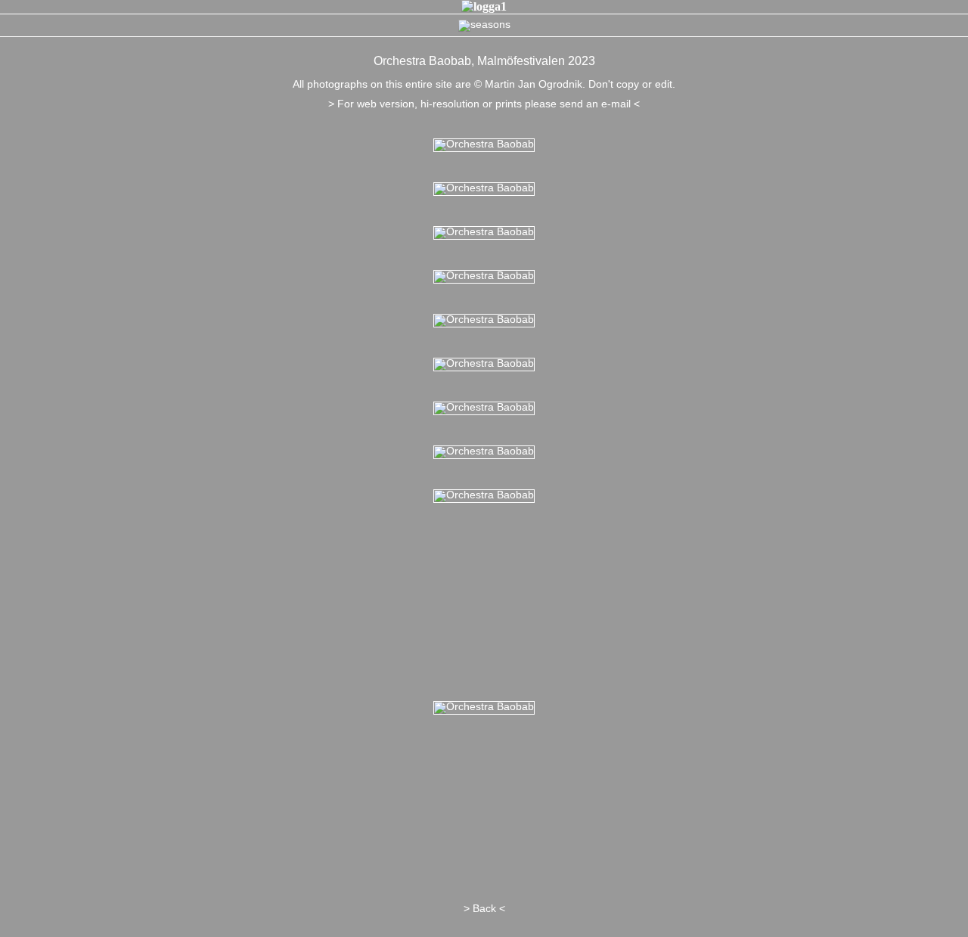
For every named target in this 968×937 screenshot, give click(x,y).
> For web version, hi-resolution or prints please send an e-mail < (484, 104)
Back (484, 908)
